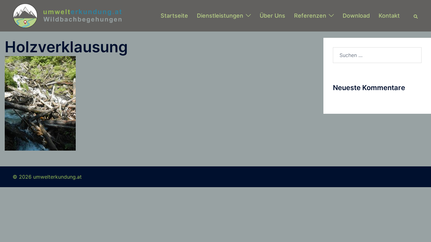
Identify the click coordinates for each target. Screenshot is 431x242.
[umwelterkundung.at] (67, 15)
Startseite (174, 15)
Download (356, 15)
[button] (416, 16)
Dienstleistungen (220, 15)
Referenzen (310, 15)
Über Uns (272, 15)
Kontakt (389, 15)
